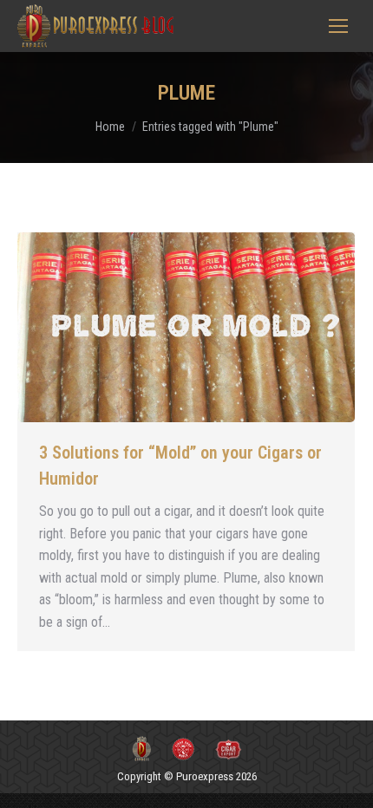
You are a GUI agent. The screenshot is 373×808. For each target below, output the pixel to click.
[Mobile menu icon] (338, 26)
